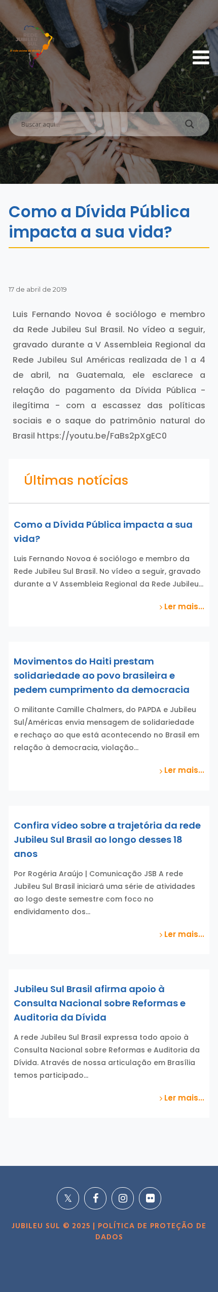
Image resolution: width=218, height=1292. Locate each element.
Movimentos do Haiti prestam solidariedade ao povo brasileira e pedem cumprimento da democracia (102, 675)
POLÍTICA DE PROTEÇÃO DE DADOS (151, 1231)
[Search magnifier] (189, 126)
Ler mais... (183, 606)
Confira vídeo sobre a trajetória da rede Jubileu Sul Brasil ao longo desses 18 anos (107, 839)
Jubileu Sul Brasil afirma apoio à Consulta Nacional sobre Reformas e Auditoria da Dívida (100, 1003)
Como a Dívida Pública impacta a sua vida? (103, 531)
